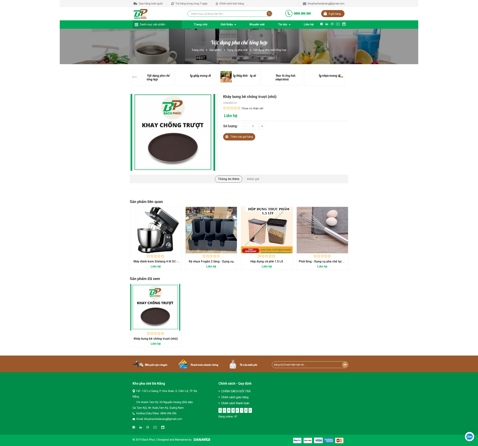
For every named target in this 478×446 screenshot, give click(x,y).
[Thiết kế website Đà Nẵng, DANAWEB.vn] (201, 439)
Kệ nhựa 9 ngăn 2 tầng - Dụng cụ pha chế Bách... (211, 263)
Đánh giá (253, 179)
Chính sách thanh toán (235, 403)
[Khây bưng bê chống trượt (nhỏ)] (174, 132)
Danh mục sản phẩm (152, 24)
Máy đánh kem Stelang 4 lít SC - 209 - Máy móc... (156, 263)
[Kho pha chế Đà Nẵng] (141, 13)
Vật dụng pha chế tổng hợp (269, 50)
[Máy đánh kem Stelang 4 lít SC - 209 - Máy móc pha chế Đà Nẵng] (155, 230)
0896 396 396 (302, 13)
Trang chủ (198, 50)
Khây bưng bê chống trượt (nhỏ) (156, 338)
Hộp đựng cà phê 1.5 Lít (266, 261)
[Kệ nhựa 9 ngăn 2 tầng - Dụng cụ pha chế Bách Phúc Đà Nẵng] (211, 230)
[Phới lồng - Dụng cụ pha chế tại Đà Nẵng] (322, 230)
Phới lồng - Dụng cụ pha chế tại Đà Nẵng (322, 263)
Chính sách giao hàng (235, 397)
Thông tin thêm (228, 179)
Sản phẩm (215, 50)
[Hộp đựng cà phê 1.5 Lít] (267, 230)
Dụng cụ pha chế (237, 50)
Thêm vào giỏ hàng (241, 136)
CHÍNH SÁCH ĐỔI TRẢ (236, 391)
